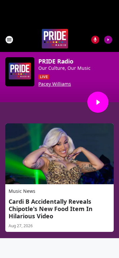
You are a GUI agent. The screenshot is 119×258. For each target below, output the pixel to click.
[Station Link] (55, 39)
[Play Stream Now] (108, 40)
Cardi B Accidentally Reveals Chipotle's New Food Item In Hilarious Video (51, 209)
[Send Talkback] (95, 40)
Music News (22, 191)
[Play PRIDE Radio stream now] (20, 72)
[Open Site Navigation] (9, 40)
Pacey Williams (54, 84)
